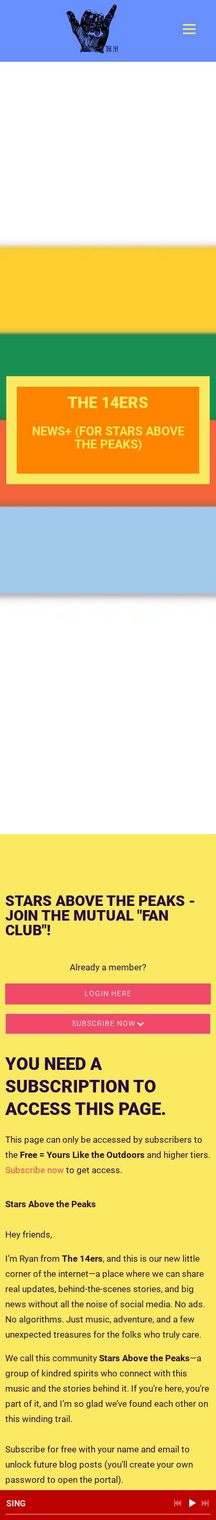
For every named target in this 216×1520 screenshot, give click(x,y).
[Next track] (205, 1503)
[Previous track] (177, 1503)
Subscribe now (34, 1170)
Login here (108, 993)
